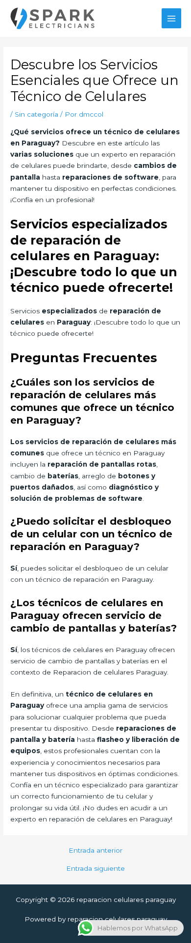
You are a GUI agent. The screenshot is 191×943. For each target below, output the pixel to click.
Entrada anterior (95, 850)
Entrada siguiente (95, 868)
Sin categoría (36, 114)
